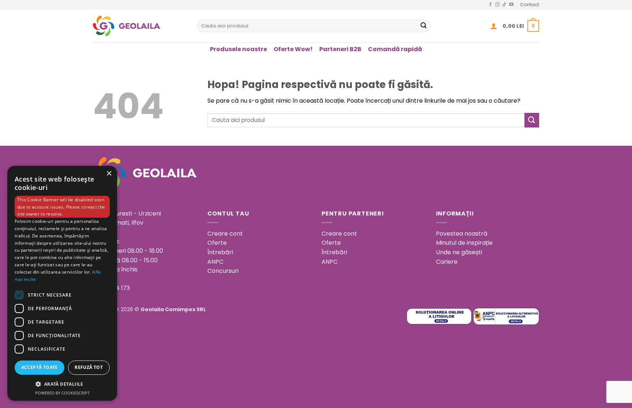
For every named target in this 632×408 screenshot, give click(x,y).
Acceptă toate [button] (39, 367)
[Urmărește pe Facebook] (490, 4)
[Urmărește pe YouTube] (511, 4)
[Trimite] (423, 26)
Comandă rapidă (395, 49)
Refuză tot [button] (89, 367)
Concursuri (222, 271)
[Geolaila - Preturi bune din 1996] (139, 25)
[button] (493, 26)
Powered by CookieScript (62, 393)
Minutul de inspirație (464, 243)
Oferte (217, 243)
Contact (529, 4)
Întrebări (220, 252)
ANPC (215, 262)
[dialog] (62, 283)
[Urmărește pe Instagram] (497, 4)
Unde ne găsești (459, 252)
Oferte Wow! (293, 49)
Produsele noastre (238, 49)
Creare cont (225, 233)
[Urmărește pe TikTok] (504, 4)
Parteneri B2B (340, 49)
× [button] (109, 173)
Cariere (447, 262)
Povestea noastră (462, 233)
